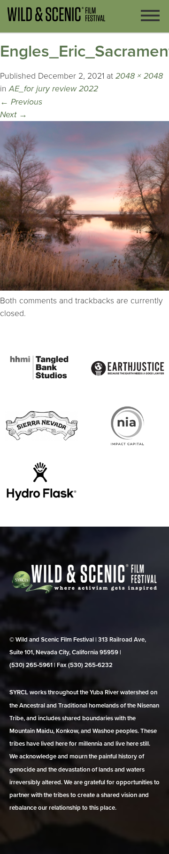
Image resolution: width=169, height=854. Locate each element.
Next (13, 115)
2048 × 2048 (139, 76)
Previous (21, 102)
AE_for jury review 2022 (53, 89)
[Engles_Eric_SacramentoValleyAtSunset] (84, 288)
